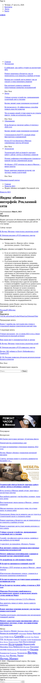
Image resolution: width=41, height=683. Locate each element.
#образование (22, 633)
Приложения (23, 649)
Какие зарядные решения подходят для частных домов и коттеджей (20, 171)
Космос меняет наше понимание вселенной (21, 103)
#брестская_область (23, 631)
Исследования (15, 644)
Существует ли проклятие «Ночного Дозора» (17, 544)
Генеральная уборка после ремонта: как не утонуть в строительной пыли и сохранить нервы (20, 515)
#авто (1, 631)
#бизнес (14, 631)
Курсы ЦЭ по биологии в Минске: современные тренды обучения (18, 142)
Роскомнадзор (5, 653)
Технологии (9, 149)
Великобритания (36, 639)
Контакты (8, 7)
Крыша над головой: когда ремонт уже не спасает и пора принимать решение (21, 81)
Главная (8, 62)
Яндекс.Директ (17, 655)
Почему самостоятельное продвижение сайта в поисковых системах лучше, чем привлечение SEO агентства (19, 623)
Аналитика (23, 639)
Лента (7, 9)
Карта (7, 11)
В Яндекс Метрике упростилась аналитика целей (19, 231)
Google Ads (27, 637)
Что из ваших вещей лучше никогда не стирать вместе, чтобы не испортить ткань (23, 114)
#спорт (2, 637)
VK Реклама (8, 639)
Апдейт (29, 639)
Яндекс (13, 310)
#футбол (11, 637)
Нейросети (18, 647)
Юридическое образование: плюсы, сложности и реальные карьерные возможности (19, 574)
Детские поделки (13, 642)
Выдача (6, 642)
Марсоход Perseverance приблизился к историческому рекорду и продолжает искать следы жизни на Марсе (18, 593)
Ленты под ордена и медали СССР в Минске (17, 599)
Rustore (36, 637)
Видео (1, 642)
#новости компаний (9, 633)
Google (19, 636)
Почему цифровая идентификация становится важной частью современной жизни (22, 159)
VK (1, 639)
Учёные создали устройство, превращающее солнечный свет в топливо (22, 98)
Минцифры (4, 647)
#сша (6, 637)
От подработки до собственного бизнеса (16, 560)
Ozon (32, 637)
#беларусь (7, 631)
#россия (36, 633)
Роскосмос (13, 653)
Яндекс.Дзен (4, 656)
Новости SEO (5, 192)
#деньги (31, 631)
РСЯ (8, 310)
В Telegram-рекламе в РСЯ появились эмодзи (17, 235)
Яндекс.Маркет (9, 658)
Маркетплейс (29, 644)
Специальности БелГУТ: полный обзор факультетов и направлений (20, 136)
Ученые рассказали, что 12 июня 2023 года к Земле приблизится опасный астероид (20, 335)
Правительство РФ (13, 649)
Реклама (3, 310)
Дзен (20, 642)
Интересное (9, 64)
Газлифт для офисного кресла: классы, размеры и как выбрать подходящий (19, 539)
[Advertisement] (20, 38)
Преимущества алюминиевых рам (13, 443)
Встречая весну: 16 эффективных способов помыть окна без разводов (21, 108)
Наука (7, 93)
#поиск (29, 633)
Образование (10, 121)
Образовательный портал (10, 180)
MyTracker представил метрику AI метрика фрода (19, 439)
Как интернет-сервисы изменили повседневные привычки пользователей (20, 86)
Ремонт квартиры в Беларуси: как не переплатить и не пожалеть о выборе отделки (22, 75)
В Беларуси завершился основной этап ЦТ (17, 564)
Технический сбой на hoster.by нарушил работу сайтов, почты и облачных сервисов (21, 154)
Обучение (26, 647)
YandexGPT (16, 639)
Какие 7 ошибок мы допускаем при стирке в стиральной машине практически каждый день (18, 325)
